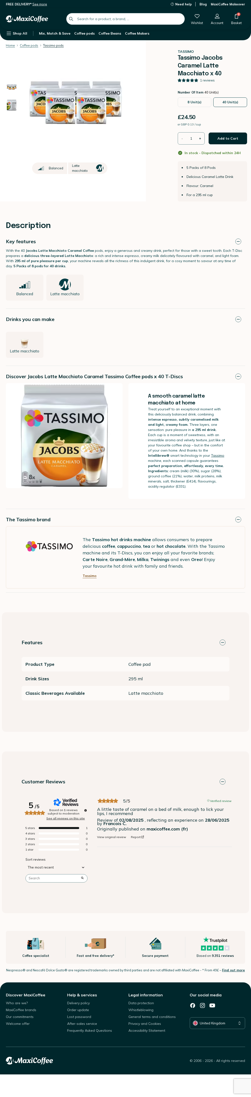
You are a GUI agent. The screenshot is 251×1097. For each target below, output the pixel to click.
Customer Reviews (43, 781)
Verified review (220, 800)
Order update (78, 1010)
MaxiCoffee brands (21, 1010)
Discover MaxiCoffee (25, 994)
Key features (21, 241)
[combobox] (125, 19)
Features (32, 642)
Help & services (82, 994)
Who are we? (17, 1003)
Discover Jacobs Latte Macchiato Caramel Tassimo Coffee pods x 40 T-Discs (94, 376)
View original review (111, 837)
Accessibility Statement (146, 1030)
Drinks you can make (30, 319)
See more (39, 4)
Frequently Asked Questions (89, 1030)
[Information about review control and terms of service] (86, 810)
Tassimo (217, 455)
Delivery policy (78, 1003)
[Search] (71, 19)
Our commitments (20, 1017)
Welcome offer (18, 1023)
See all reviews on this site (65, 818)
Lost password (79, 1017)
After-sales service (82, 1023)
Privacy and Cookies (144, 1023)
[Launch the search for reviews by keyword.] (82, 878)
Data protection (141, 1003)
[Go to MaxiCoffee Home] (27, 18)
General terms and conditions (152, 1017)
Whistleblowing (140, 1010)
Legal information (145, 994)
